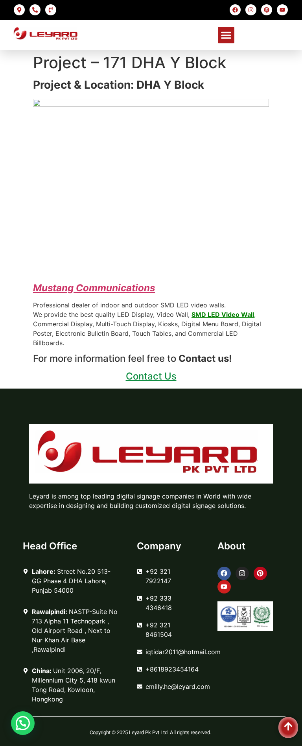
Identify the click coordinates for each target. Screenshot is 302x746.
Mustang (53, 288)
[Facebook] (235, 9)
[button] (226, 35)
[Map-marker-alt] (19, 9)
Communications (114, 288)
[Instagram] (250, 9)
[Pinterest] (266, 9)
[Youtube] (282, 9)
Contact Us (151, 376)
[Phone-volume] (50, 9)
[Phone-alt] (35, 9)
